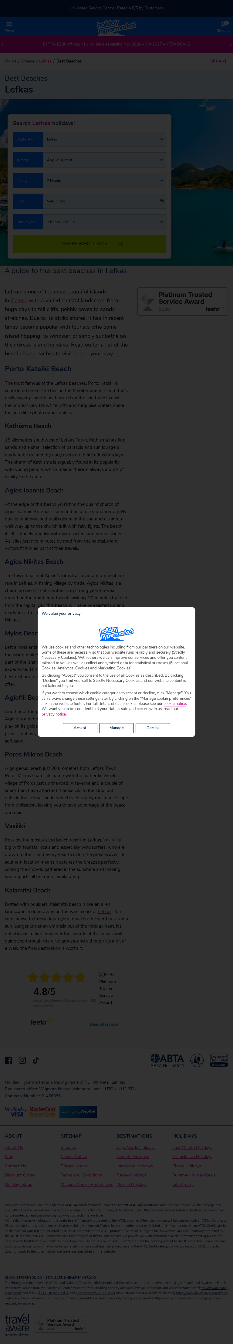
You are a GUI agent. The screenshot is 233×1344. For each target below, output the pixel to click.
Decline (153, 728)
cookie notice (175, 703)
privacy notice (54, 714)
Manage (117, 728)
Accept (80, 728)
